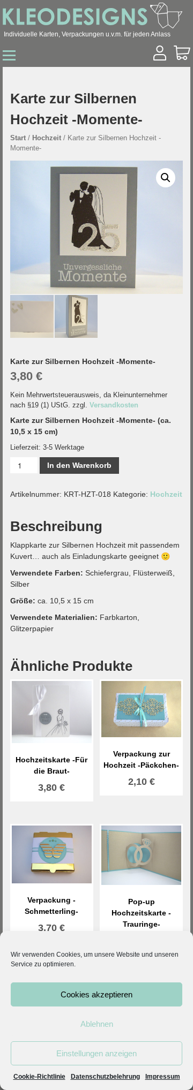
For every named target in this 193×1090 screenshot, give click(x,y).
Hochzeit (46, 138)
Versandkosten (114, 405)
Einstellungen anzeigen (96, 1053)
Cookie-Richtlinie (39, 1076)
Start (18, 138)
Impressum (162, 1076)
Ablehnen (96, 1023)
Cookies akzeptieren (96, 994)
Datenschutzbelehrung (105, 1076)
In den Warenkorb (79, 465)
